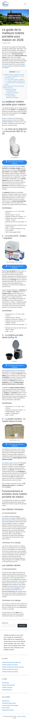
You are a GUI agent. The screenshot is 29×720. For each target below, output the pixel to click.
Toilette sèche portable (8, 685)
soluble (20, 586)
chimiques (10, 66)
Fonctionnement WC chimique (10, 705)
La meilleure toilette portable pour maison (13, 74)
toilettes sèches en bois (10, 463)
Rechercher (5, 623)
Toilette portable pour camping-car (11, 662)
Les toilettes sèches (9, 94)
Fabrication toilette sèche (9, 703)
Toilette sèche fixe (7, 689)
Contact (19, 716)
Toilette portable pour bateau (10, 671)
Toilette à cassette (7, 687)
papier (12, 586)
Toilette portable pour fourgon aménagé (13, 667)
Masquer (17, 71)
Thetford (23, 196)
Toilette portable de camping (10, 664)
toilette (16, 586)
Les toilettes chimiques (10, 89)
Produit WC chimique (7, 710)
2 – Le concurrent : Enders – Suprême (14, 79)
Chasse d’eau (5, 700)
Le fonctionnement (11, 91)
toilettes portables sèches (9, 120)
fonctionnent (5, 518)
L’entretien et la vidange (12, 92)
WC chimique (5, 682)
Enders (23, 271)
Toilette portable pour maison (10, 669)
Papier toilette (6, 707)
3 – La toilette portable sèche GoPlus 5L (14, 81)
